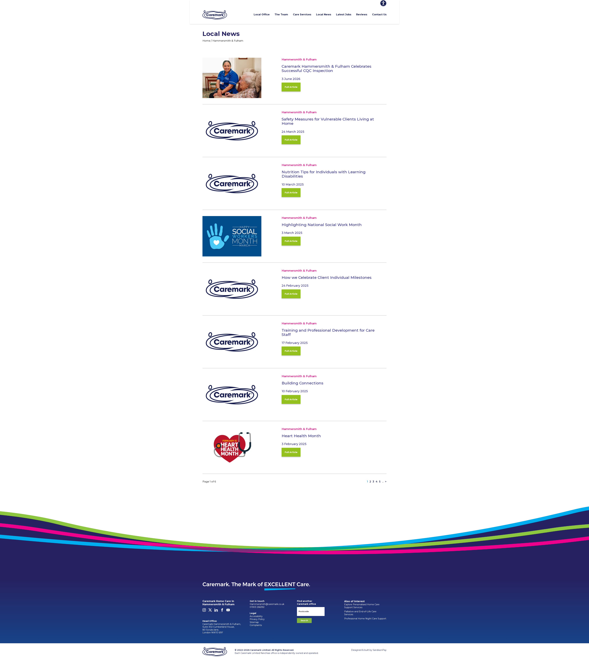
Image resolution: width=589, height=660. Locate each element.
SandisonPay (380, 650)
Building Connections (302, 383)
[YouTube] (228, 610)
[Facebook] (222, 610)
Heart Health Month (301, 436)
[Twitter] (210, 610)
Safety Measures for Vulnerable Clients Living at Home (328, 121)
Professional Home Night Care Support (365, 618)
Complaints (256, 625)
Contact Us (379, 14)
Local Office (262, 14)
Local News (323, 14)
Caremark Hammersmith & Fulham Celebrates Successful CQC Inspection (326, 68)
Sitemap (254, 622)
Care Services (302, 14)
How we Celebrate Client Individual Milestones (326, 277)
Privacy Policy (257, 619)
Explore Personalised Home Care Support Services (361, 606)
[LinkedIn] (216, 610)
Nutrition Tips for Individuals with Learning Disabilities (324, 174)
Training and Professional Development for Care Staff (328, 332)
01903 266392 (257, 607)
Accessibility (256, 616)
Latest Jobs (343, 14)
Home (206, 40)
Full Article (291, 87)
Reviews (361, 14)
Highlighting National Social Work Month (322, 224)
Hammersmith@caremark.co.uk (267, 604)
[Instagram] (204, 610)
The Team (281, 14)
